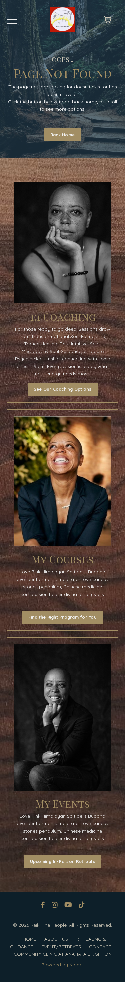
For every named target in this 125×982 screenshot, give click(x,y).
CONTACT (100, 947)
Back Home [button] (62, 134)
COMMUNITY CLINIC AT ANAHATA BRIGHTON (63, 954)
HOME (29, 939)
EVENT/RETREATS (61, 947)
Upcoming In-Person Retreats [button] (62, 861)
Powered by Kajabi (62, 965)
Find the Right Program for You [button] (62, 617)
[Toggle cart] (107, 19)
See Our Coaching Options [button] (63, 389)
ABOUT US (56, 939)
